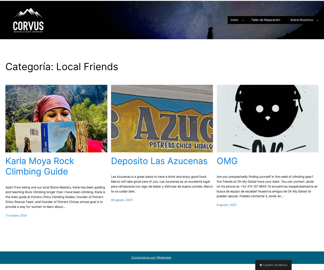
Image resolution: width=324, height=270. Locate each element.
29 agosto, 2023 (121, 200)
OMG (227, 161)
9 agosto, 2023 (226, 204)
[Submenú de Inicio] (243, 20)
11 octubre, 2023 (16, 215)
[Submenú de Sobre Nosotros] (318, 20)
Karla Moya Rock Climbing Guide (39, 166)
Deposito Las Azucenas (159, 161)
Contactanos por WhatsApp (151, 257)
